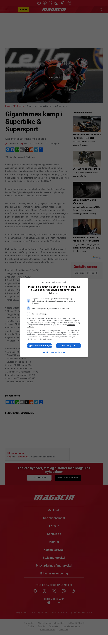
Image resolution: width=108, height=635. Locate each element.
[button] (54, 314)
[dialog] (54, 317)
